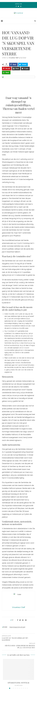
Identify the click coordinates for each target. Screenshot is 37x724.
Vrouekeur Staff (13, 58)
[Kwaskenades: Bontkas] (18, 669)
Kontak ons (18, 4)
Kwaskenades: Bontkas (18, 683)
